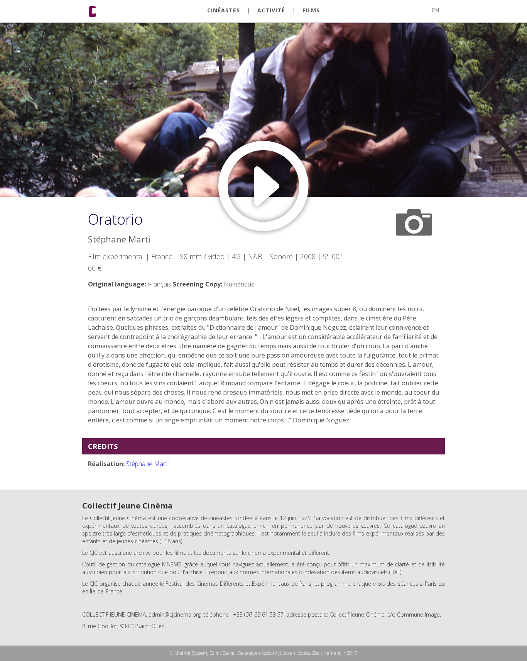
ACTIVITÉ (271, 10)
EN (435, 10)
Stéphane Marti (147, 463)
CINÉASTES (223, 10)
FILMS (311, 10)
